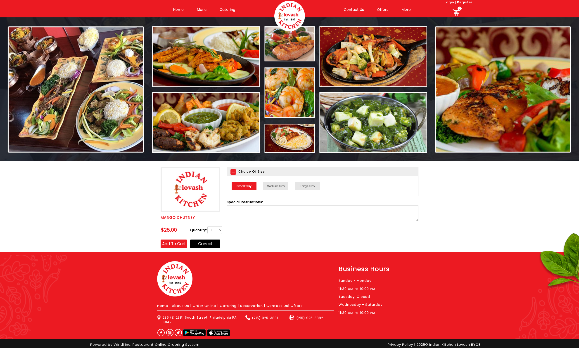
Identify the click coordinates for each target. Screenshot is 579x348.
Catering (227, 9)
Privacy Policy (401, 344)
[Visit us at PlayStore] (194, 332)
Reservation (251, 305)
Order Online (204, 305)
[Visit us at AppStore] (218, 332)
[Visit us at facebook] (160, 332)
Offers (382, 9)
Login (449, 2)
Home (178, 9)
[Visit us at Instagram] (171, 332)
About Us (180, 305)
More (406, 9)
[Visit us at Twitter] (178, 332)
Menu (201, 9)
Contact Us (354, 9)
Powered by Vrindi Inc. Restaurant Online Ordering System (144, 344)
